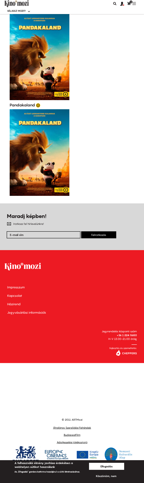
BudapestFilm (72, 434)
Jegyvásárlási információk (26, 312)
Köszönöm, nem (106, 476)
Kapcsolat (14, 296)
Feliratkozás (98, 234)
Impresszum (16, 287)
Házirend (14, 304)
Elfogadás (106, 466)
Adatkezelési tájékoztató (72, 442)
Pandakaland (22, 105)
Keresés (115, 3)
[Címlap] (22, 3)
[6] (38, 105)
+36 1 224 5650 (127, 335)
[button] (123, 4)
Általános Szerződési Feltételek (72, 427)
